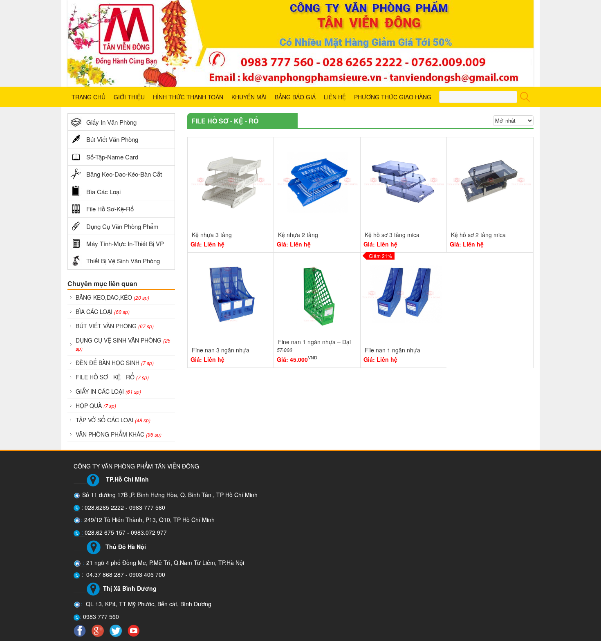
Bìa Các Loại (103, 191)
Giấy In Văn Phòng (111, 122)
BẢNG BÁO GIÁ (295, 97)
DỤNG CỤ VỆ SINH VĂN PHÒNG (123, 344)
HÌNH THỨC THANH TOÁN (188, 97)
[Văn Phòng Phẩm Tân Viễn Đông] (300, 43)
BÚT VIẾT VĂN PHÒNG (115, 326)
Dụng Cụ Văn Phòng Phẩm (122, 226)
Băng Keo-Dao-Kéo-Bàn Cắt (124, 174)
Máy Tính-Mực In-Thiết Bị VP (125, 243)
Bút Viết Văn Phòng (112, 139)
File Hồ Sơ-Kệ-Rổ (110, 208)
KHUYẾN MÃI (249, 97)
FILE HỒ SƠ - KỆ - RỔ (112, 377)
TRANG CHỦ (88, 97)
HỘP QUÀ (96, 405)
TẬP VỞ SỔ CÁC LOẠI (113, 420)
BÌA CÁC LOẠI (103, 311)
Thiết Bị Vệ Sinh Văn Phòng (123, 260)
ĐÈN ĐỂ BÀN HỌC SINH (115, 363)
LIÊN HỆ (335, 97)
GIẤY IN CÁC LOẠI (108, 391)
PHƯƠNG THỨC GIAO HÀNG (392, 97)
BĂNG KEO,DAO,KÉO (112, 297)
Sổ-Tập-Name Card (112, 156)
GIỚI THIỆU (129, 97)
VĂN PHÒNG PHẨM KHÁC (118, 434)
